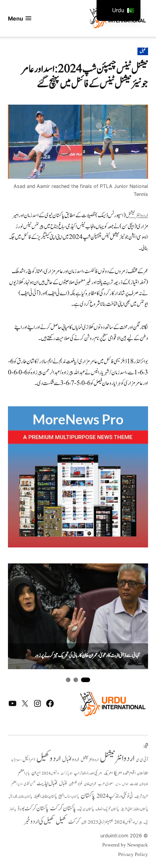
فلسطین (72, 784)
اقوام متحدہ (129, 773)
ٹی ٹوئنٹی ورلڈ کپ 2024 (115, 796)
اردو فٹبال (70, 759)
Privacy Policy (133, 854)
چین (83, 822)
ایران (35, 772)
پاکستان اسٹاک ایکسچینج (68, 797)
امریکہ (107, 773)
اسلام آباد (16, 760)
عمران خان (90, 783)
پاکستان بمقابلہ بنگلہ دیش (20, 797)
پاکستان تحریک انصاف (107, 809)
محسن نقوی (29, 784)
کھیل (143, 51)
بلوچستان (143, 784)
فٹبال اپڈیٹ (47, 783)
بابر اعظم (24, 773)
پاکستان (88, 796)
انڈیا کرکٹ (66, 773)
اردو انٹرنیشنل (137, 215)
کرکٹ (74, 821)
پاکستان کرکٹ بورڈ (32, 808)
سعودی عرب (106, 783)
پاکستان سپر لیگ (85, 809)
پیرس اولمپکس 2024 (128, 822)
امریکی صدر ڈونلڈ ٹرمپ (88, 773)
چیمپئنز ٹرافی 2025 (100, 822)
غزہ (80, 783)
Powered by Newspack (125, 845)
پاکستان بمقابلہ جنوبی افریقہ (134, 809)
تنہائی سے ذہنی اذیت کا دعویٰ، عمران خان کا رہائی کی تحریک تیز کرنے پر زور (87, 656)
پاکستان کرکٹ (63, 808)
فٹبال (63, 784)
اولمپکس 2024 (50, 773)
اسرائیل (28, 759)
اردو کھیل (48, 758)
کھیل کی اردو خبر (39, 821)
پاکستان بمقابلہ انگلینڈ (45, 796)
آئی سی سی (142, 760)
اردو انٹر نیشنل (89, 760)
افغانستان (142, 773)
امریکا (118, 772)
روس (118, 784)
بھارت (134, 783)
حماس (125, 784)
